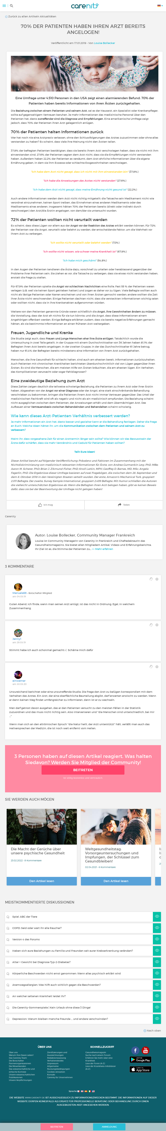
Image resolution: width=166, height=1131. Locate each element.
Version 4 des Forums (26, 939)
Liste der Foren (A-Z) (95, 1063)
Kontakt (51, 1074)
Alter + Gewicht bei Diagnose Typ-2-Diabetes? (41, 962)
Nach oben (153, 1030)
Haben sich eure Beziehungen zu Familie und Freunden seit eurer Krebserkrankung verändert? (72, 950)
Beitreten (83, 770)
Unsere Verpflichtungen (20, 1080)
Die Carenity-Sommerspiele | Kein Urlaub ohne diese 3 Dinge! (51, 1007)
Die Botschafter (16, 1060)
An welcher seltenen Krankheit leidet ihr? (39, 996)
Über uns (13, 1052)
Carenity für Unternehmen (60, 1077)
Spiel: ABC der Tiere (24, 916)
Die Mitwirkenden (17, 1066)
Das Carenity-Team (18, 1058)
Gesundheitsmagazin (95, 1052)
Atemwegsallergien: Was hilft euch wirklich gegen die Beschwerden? (56, 984)
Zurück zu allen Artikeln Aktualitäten (32, 16)
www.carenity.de (35, 1097)
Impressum (53, 1063)
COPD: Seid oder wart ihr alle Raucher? (37, 928)
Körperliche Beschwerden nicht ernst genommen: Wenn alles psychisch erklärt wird (66, 973)
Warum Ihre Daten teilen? (21, 1055)
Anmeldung (109, 1126)
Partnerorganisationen (20, 1063)
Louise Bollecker (104, 43)
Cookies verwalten (56, 1072)
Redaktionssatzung (56, 1058)
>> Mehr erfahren (102, 549)
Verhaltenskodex (55, 1060)
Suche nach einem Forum (98, 1055)
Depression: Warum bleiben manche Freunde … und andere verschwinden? (60, 1018)
